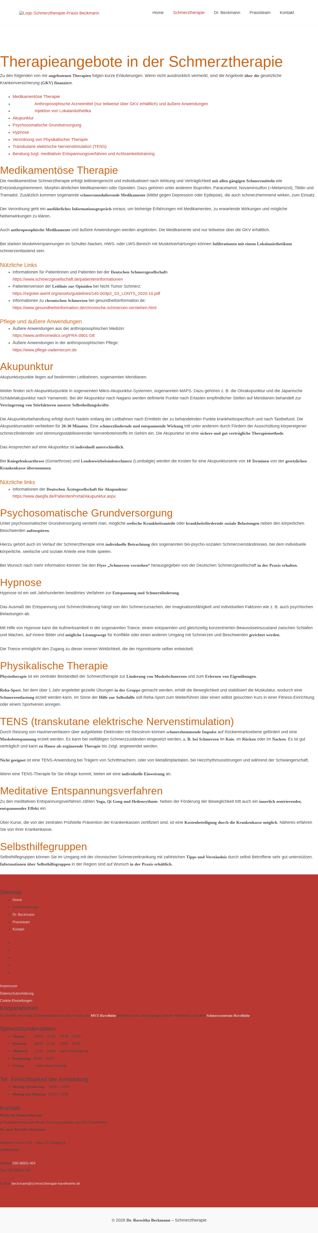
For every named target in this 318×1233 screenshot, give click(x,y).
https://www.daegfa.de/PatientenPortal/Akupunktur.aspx (64, 496)
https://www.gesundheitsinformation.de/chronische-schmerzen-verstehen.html (84, 307)
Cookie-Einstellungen (16, 1000)
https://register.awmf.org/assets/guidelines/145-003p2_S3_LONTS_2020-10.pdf (86, 293)
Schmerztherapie (189, 12)
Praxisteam (260, 12)
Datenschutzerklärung (17, 993)
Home (158, 12)
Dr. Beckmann (227, 12)
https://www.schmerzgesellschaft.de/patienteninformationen (68, 279)
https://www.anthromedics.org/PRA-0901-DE (54, 335)
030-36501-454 (24, 1163)
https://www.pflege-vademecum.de (45, 350)
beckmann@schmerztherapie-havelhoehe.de (46, 1183)
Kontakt (287, 12)
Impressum (8, 986)
